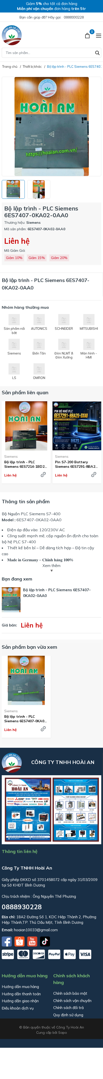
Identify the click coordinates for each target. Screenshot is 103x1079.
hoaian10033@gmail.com (36, 930)
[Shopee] (20, 941)
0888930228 (74, 17)
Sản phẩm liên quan (25, 392)
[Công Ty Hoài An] (12, 35)
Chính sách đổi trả (68, 1007)
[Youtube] (32, 941)
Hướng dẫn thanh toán (21, 994)
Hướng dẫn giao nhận (20, 1000)
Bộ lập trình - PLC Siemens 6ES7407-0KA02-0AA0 (26, 718)
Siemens (11, 456)
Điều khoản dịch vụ (18, 1008)
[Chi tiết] (43, 475)
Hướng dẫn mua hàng (20, 986)
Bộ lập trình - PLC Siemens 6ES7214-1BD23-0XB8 (26, 464)
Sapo (62, 1032)
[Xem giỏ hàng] (88, 35)
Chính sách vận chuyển (72, 1000)
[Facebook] (7, 941)
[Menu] (98, 35)
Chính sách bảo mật (70, 993)
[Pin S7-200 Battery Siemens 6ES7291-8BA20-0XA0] (77, 425)
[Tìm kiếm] (97, 52)
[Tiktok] (45, 941)
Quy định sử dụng (68, 1014)
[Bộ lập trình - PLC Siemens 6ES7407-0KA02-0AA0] (26, 680)
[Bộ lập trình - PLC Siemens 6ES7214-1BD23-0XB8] (26, 425)
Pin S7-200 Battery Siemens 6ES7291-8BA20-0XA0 (77, 464)
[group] (51, 126)
